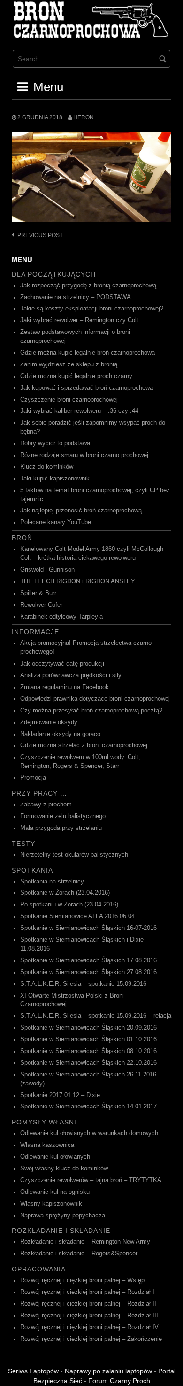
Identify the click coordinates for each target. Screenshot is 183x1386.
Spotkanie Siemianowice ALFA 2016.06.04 (77, 916)
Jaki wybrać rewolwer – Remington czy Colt (79, 320)
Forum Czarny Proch (119, 1381)
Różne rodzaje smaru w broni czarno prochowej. (85, 455)
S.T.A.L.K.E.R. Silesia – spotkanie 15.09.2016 (83, 984)
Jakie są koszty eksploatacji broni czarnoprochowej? (91, 308)
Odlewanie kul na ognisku (55, 1192)
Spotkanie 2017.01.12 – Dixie (60, 1095)
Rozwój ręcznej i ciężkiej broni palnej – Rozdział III (89, 1315)
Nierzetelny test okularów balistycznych (74, 855)
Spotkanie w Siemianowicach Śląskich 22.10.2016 (88, 1063)
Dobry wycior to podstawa (55, 443)
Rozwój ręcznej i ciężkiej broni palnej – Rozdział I (87, 1292)
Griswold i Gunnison (47, 569)
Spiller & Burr (38, 593)
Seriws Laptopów (33, 1371)
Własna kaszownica (47, 1145)
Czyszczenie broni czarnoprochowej (69, 399)
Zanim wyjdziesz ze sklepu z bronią (68, 364)
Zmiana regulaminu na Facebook (64, 687)
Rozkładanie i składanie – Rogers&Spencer (78, 1253)
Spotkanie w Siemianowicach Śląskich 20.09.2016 (88, 1027)
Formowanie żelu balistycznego (63, 816)
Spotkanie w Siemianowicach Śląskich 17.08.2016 (88, 960)
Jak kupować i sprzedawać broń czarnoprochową (86, 388)
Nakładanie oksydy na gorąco (60, 734)
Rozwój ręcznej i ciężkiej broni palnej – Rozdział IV (89, 1327)
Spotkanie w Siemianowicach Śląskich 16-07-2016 (88, 928)
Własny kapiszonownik (51, 1203)
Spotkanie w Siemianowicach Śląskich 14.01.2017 (88, 1106)
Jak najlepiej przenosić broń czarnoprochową (81, 510)
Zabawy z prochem (46, 804)
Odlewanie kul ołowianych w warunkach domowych (89, 1133)
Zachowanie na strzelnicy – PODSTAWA (75, 297)
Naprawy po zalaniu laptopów (108, 1371)
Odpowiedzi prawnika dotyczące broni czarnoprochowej (95, 699)
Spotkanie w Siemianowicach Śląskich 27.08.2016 (88, 972)
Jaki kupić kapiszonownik (55, 478)
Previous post (40, 235)
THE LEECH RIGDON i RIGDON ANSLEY (77, 581)
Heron (83, 117)
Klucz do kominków (46, 467)
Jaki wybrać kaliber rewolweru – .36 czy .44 (79, 411)
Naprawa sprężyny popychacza (62, 1215)
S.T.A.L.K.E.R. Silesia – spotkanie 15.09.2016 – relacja (95, 1016)
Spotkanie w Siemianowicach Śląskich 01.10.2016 (88, 1039)
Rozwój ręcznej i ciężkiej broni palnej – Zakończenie (91, 1339)
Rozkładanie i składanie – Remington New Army (85, 1242)
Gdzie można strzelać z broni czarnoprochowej (83, 745)
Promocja (33, 777)
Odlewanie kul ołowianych (55, 1157)
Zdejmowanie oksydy (48, 722)
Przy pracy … (39, 793)
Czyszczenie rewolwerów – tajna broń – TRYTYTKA (90, 1180)
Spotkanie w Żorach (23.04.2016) (65, 893)
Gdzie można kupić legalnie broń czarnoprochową (87, 352)
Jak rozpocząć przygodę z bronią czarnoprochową (88, 285)
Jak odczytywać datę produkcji (62, 663)
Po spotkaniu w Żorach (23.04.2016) (69, 904)
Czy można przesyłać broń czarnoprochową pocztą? (91, 710)
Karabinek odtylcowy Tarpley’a (61, 616)
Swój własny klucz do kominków (64, 1168)
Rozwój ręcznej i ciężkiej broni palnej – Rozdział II (88, 1304)
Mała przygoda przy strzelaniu (61, 828)
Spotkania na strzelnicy (52, 881)
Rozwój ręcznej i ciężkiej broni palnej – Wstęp (82, 1280)
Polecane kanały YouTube (55, 522)
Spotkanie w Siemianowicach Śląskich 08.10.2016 (88, 1051)
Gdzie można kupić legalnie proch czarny (76, 376)
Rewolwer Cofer (41, 605)
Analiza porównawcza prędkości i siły (71, 675)
